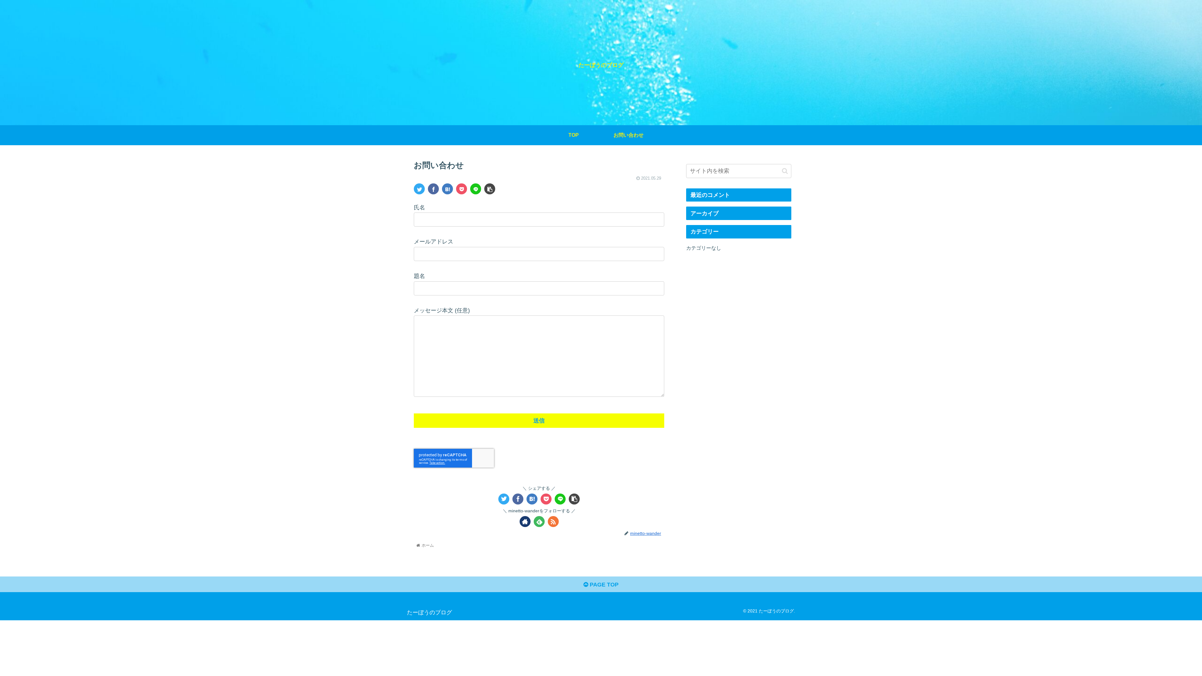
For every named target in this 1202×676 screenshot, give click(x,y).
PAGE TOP (603, 584)
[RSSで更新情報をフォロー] (553, 521)
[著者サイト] (525, 521)
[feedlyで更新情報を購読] (539, 521)
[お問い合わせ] (447, 188)
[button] (784, 171)
